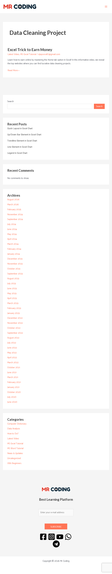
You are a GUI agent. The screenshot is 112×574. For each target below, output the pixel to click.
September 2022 (15, 333)
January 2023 (13, 313)
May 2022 (12, 353)
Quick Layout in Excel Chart (20, 128)
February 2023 (14, 308)
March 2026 (13, 204)
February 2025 (14, 209)
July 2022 (11, 343)
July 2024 (11, 224)
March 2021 (12, 377)
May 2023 (11, 293)
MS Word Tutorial (15, 448)
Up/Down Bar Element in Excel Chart (24, 134)
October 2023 (13, 269)
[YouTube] (59, 536)
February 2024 (14, 249)
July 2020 (11, 397)
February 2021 (14, 382)
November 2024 (15, 214)
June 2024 (12, 229)
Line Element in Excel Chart (19, 147)
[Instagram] (51, 536)
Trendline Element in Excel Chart (22, 141)
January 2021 (13, 387)
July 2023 (11, 283)
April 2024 (12, 239)
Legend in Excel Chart (17, 153)
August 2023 (13, 278)
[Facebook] (43, 536)
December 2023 (14, 259)
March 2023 (12, 303)
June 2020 (12, 402)
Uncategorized (14, 458)
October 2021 (13, 367)
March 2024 (13, 244)
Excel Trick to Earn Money (30, 49)
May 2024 (12, 234)
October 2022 (13, 328)
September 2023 (15, 274)
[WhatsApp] (68, 536)
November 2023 (15, 264)
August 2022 (13, 338)
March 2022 (13, 362)
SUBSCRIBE (55, 527)
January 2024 (13, 254)
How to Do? (13, 433)
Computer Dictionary (16, 424)
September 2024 (15, 219)
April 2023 (12, 298)
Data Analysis (13, 428)
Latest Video (13, 54)
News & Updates (15, 453)
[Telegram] (56, 544)
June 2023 (12, 288)
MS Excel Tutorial (28, 54)
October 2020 (14, 392)
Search (10, 101)
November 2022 (15, 323)
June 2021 (11, 372)
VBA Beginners (14, 463)
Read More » (13, 70)
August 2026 (13, 199)
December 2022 (15, 318)
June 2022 (12, 348)
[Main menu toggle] (106, 7)
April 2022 (12, 357)
